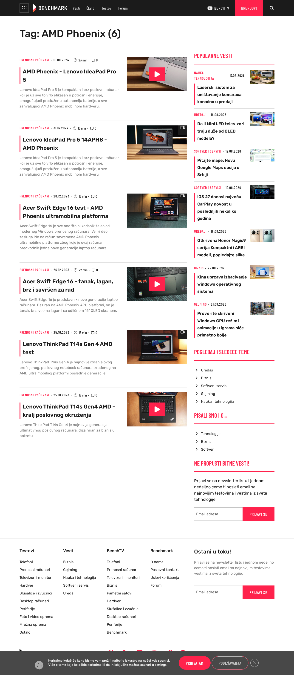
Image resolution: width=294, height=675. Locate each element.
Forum (123, 8)
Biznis (199, 268)
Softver (207, 449)
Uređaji (200, 114)
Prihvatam (195, 663)
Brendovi (249, 8)
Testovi (107, 8)
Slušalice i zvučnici (36, 593)
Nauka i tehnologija (217, 401)
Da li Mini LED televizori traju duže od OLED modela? (220, 131)
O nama (157, 562)
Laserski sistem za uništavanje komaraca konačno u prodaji (219, 94)
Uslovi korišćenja (164, 577)
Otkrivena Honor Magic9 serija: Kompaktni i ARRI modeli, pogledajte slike (221, 247)
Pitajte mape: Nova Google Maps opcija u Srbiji (218, 167)
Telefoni (26, 562)
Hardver (26, 585)
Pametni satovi (119, 593)
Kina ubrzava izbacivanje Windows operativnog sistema (222, 284)
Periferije (27, 609)
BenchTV (221, 8)
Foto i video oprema (36, 616)
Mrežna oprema (33, 624)
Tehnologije (210, 434)
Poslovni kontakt (164, 570)
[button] (24, 8)
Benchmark (117, 632)
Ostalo (25, 632)
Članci (91, 8)
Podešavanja (230, 663)
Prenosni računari (34, 60)
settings (161, 665)
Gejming (200, 304)
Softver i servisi (207, 151)
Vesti (76, 8)
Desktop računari (34, 601)
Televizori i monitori (36, 577)
